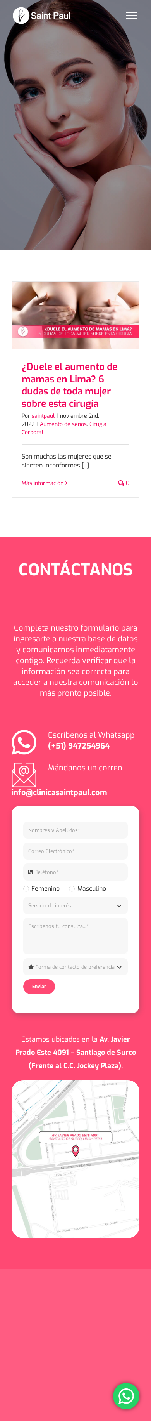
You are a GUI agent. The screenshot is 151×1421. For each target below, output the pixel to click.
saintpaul (43, 416)
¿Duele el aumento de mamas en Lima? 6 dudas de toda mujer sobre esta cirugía (69, 385)
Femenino (45, 888)
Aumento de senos (63, 424)
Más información (42, 483)
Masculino (91, 888)
